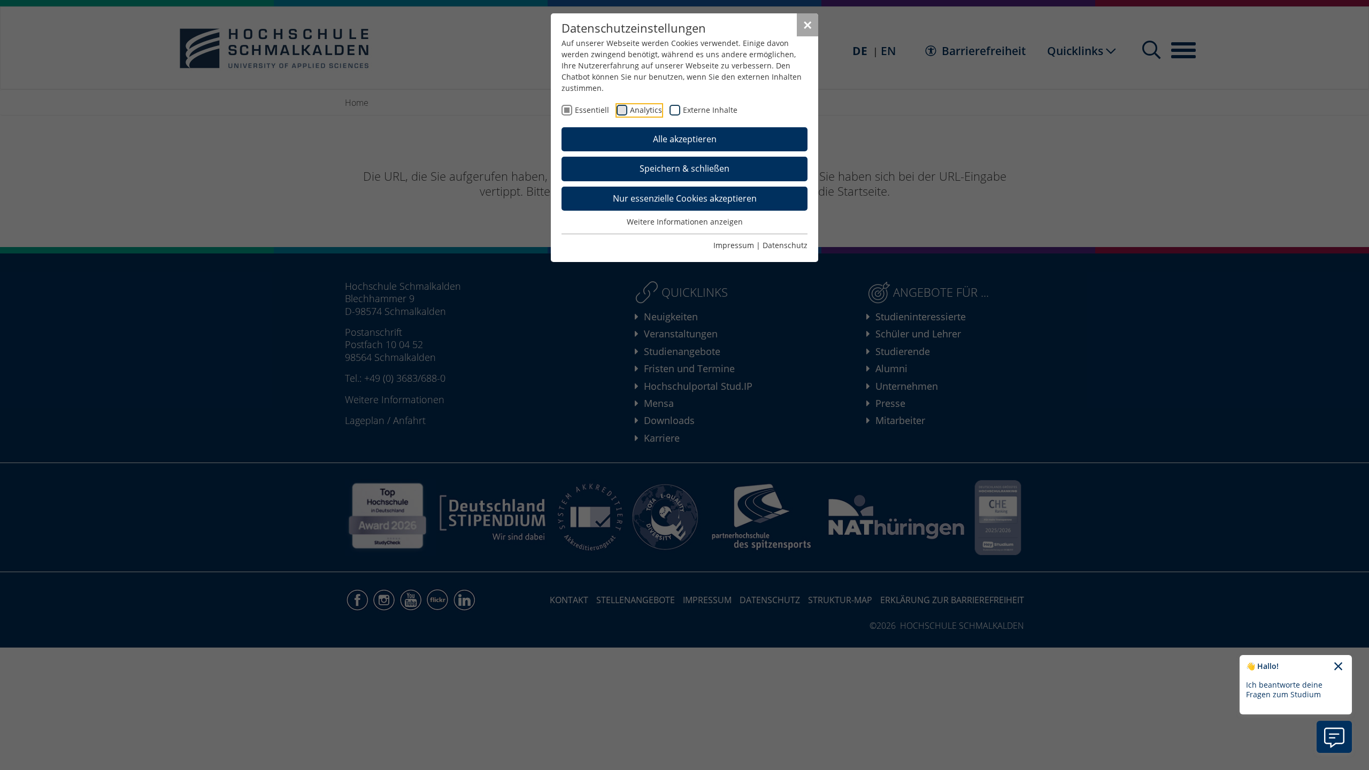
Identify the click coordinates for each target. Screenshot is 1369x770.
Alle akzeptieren (685, 139)
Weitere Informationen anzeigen (685, 222)
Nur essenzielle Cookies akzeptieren (685, 198)
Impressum (733, 245)
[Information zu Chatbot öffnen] (1334, 737)
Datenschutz (785, 245)
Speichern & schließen (684, 168)
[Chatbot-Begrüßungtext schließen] (1338, 666)
